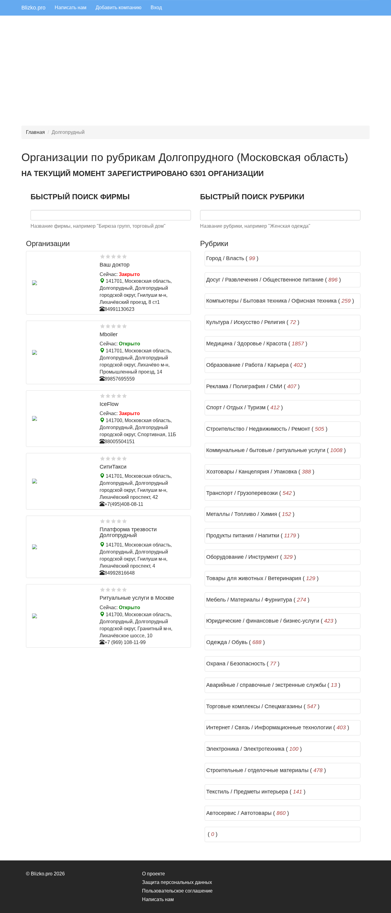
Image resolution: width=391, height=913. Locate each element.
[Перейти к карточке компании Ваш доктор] (61, 282)
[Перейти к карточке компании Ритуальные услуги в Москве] (61, 615)
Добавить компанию (118, 7)
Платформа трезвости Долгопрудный (128, 532)
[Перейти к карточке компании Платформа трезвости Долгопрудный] (61, 546)
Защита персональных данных (177, 882)
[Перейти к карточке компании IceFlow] (61, 418)
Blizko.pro (33, 8)
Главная (35, 132)
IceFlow (109, 404)
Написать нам (70, 7)
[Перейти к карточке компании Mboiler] (61, 352)
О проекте (153, 873)
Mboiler (109, 334)
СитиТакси (113, 467)
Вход (156, 7)
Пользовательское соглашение (177, 890)
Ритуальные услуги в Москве (137, 598)
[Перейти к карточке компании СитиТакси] (61, 481)
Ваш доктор (115, 265)
